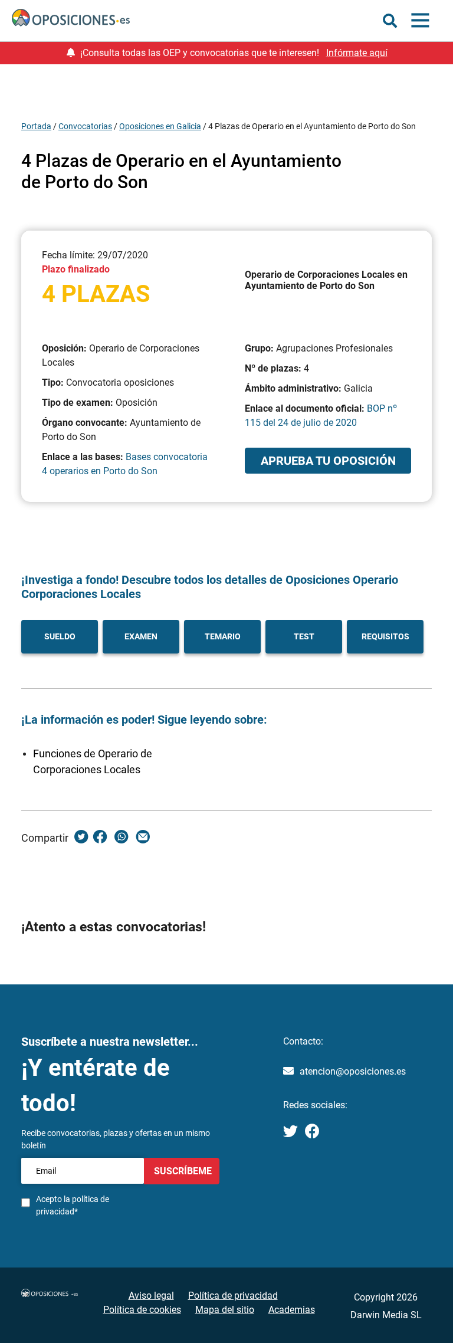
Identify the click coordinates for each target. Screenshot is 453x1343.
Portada (36, 126)
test (304, 636)
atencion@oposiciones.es (353, 1071)
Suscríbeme (182, 1171)
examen (140, 636)
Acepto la (72, 1205)
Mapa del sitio (224, 1309)
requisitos (385, 636)
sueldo (60, 636)
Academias (291, 1309)
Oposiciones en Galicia (160, 126)
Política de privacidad (233, 1295)
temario (223, 636)
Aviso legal (151, 1295)
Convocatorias (85, 126)
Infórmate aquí (357, 52)
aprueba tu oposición (328, 461)
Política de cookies (142, 1309)
